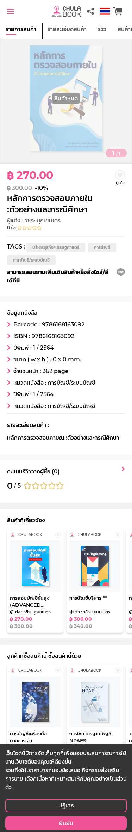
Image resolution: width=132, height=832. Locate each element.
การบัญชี (102, 247)
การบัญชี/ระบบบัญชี (31, 260)
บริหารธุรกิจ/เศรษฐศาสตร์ (55, 247)
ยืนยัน (66, 823)
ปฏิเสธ (66, 805)
